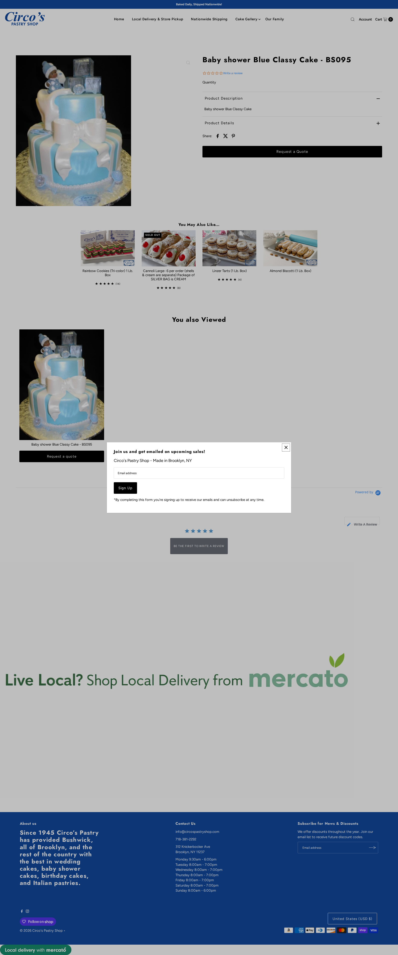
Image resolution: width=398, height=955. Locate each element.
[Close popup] (286, 447)
